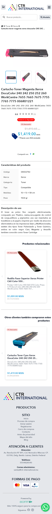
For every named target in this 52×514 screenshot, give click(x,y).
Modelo (46, 17)
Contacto (26, 432)
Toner (8, 26)
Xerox (15, 26)
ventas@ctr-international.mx (26, 470)
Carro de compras (26, 429)
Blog (26, 440)
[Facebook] (28, 510)
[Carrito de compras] (3, 7)
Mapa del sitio (26, 437)
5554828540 (26, 462)
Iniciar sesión (26, 424)
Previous (2, 276)
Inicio (26, 418)
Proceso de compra (26, 421)
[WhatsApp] (32, 510)
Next (50, 276)
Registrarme (26, 426)
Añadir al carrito (26, 259)
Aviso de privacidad (26, 434)
